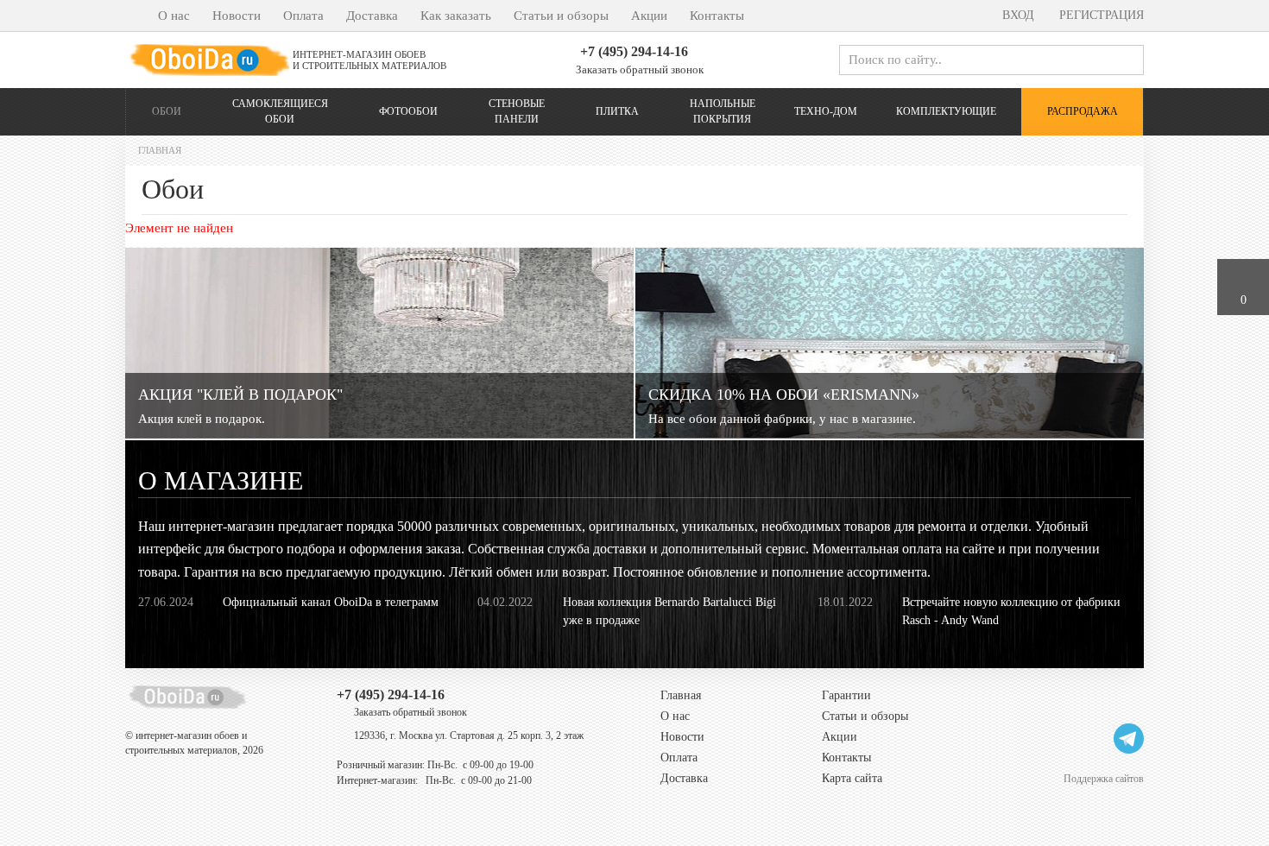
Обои (166, 111)
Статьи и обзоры (561, 15)
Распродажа (1082, 111)
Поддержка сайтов (1104, 778)
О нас (174, 15)
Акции (649, 15)
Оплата (303, 15)
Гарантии (846, 695)
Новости (236, 15)
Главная (680, 695)
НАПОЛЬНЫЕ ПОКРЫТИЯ (722, 111)
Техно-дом (825, 111)
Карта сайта (852, 778)
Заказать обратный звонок (638, 69)
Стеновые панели (517, 111)
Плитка (617, 111)
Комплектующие (946, 111)
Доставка (372, 15)
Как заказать (455, 15)
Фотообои (408, 111)
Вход (1016, 15)
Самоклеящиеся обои (280, 111)
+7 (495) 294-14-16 (634, 51)
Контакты (717, 15)
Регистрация (1100, 15)
